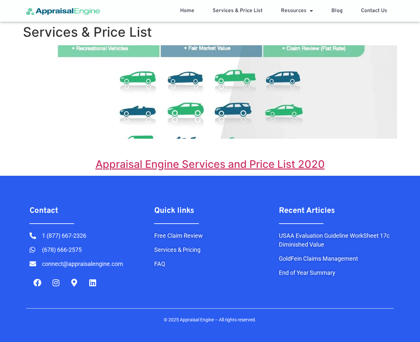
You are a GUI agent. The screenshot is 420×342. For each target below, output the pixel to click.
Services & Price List (237, 11)
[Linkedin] (92, 283)
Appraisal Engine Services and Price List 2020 (210, 164)
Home (187, 11)
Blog (337, 11)
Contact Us (374, 11)
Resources (293, 11)
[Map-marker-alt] (74, 283)
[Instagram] (56, 283)
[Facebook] (37, 283)
